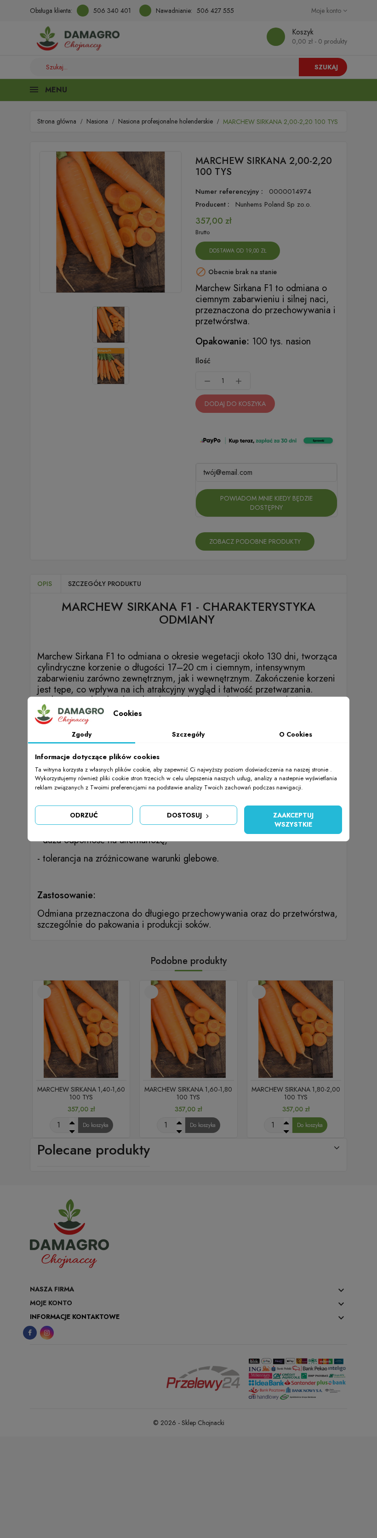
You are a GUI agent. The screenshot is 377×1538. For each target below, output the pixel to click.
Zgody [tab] (81, 734)
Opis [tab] (44, 583)
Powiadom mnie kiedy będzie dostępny (266, 503)
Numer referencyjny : (229, 191)
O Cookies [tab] (295, 734)
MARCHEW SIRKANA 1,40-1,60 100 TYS (81, 1093)
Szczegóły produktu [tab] (104, 583)
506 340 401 (112, 10)
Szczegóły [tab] (188, 734)
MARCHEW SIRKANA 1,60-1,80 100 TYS (188, 1093)
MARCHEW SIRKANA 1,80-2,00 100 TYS (295, 1093)
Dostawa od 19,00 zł (237, 251)
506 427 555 (215, 10)
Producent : (212, 204)
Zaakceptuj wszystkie (293, 820)
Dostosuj (185, 815)
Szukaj (326, 67)
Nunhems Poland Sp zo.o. (273, 204)
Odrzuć (84, 815)
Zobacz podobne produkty (255, 541)
